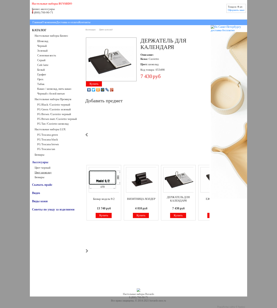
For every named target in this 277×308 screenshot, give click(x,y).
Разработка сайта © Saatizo (231, 307)
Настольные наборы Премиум (53, 99)
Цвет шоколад (43, 172)
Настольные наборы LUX (50, 129)
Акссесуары (40, 162)
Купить (94, 83)
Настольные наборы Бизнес (51, 35)
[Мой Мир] (102, 90)
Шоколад (42, 41)
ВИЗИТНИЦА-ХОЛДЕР (141, 198)
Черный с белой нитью (51, 93)
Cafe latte (42, 65)
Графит (41, 74)
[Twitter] (93, 90)
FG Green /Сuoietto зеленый (54, 109)
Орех (40, 79)
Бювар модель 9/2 (104, 198)
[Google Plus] (112, 90)
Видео (36, 193)
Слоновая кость (46, 55)
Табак (40, 84)
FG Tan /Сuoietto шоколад (53, 123)
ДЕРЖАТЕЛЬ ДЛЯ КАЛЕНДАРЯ (178, 199)
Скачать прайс (42, 184)
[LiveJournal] (107, 90)
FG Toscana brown (48, 144)
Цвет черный (42, 167)
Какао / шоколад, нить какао (54, 88)
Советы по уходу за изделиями (53, 209)
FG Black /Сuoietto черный (53, 104)
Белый (41, 69)
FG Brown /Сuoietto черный (54, 114)
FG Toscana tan (46, 149)
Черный (42, 45)
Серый (41, 60)
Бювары (39, 154)
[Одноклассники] (98, 90)
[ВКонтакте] (89, 90)
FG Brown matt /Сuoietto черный (57, 119)
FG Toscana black (47, 139)
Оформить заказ (236, 10)
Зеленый (42, 50)
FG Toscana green (47, 134)
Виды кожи (40, 201)
